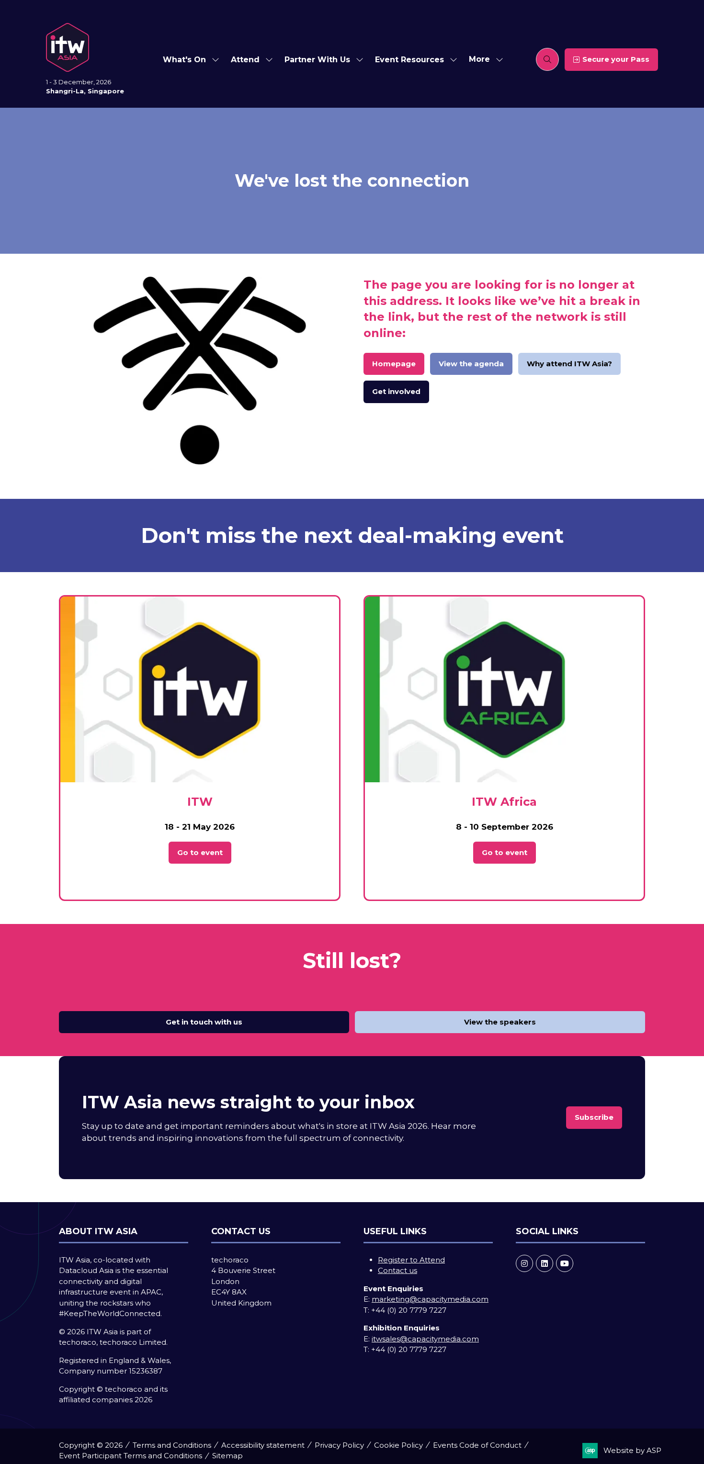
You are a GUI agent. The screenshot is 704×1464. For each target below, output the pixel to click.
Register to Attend (411, 1259)
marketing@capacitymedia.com (430, 1299)
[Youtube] (564, 1263)
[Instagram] (524, 1263)
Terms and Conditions (172, 1445)
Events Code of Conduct (477, 1445)
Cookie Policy (398, 1445)
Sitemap (227, 1455)
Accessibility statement (263, 1445)
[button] (483, 59)
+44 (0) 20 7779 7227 (408, 1310)
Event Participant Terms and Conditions (130, 1455)
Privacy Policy (339, 1445)
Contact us (397, 1270)
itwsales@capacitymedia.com (425, 1338)
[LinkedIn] (544, 1263)
